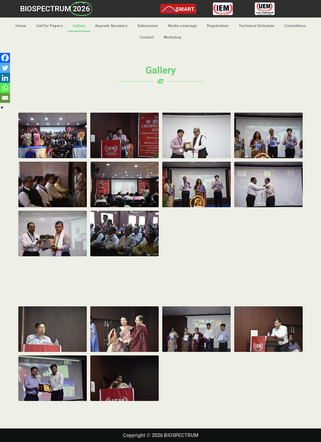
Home (21, 26)
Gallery (79, 26)
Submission (147, 26)
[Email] (5, 98)
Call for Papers (49, 26)
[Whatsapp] (5, 88)
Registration (218, 26)
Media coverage (182, 26)
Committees (295, 26)
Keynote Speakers (111, 26)
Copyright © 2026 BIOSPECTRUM (160, 435)
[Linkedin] (5, 78)
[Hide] (2, 108)
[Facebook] (5, 58)
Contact (147, 37)
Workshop (172, 37)
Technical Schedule (256, 26)
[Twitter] (5, 68)
